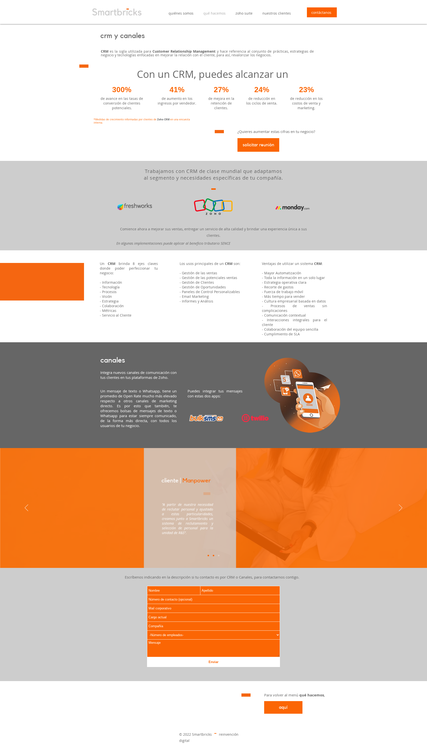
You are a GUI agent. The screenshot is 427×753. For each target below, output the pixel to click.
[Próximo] (400, 508)
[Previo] (26, 508)
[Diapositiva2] (213, 555)
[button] (244, 13)
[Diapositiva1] (208, 555)
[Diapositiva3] (218, 555)
